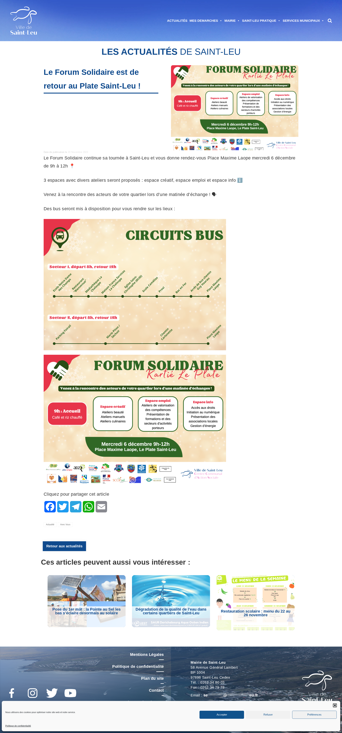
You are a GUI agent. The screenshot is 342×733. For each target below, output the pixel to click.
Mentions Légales (147, 654)
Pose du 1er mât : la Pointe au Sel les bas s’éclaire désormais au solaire (86, 611)
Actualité (50, 524)
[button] (335, 705)
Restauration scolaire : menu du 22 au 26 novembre (255, 613)
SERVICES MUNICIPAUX (301, 20)
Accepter (222, 714)
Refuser (268, 714)
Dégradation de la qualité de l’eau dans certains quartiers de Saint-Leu (171, 611)
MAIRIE (230, 20)
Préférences (314, 714)
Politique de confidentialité (18, 726)
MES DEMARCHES (204, 20)
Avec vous (65, 524)
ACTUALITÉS (177, 20)
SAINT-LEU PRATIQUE (259, 20)
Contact (156, 690)
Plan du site (152, 678)
